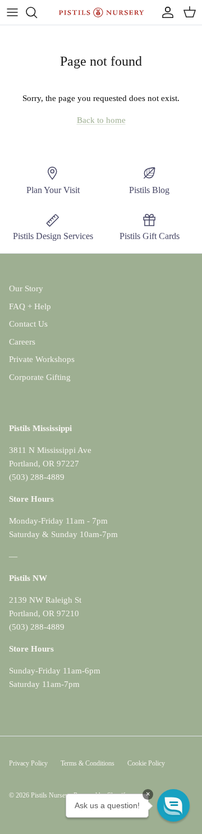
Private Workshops (42, 359)
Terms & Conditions (87, 763)
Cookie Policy (146, 763)
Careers (22, 341)
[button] (173, 805)
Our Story (26, 288)
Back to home (101, 120)
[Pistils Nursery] (101, 12)
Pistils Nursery (50, 795)
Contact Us (28, 323)
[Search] (37, 12)
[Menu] (12, 12)
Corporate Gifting (40, 377)
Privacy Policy (28, 763)
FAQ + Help (30, 306)
